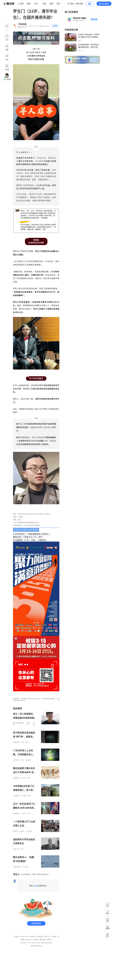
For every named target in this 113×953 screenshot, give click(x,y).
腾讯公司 (33, 946)
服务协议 (33, 937)
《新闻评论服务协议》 (42, 874)
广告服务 (53, 937)
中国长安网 (17, 867)
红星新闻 (16, 778)
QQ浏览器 (36, 940)
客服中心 (49, 940)
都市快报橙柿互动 (18, 723)
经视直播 (16, 742)
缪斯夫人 (16, 831)
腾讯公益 (28, 940)
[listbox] (36, 787)
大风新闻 (16, 795)
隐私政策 (40, 937)
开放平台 (46, 937)
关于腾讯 (16, 937)
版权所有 (39, 946)
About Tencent (24, 937)
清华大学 (16, 849)
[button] (94, 19)
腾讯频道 (42, 940)
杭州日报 (16, 760)
